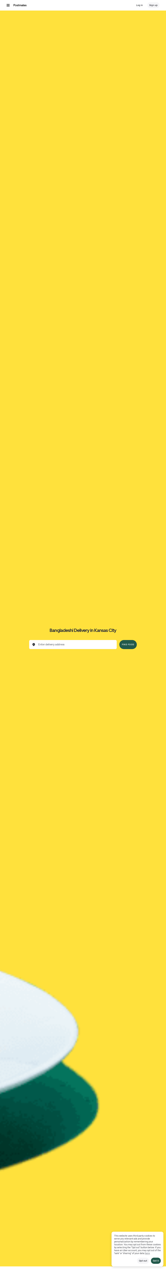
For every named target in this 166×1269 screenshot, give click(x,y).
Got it (156, 1260)
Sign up (153, 5)
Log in (139, 5)
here (147, 1253)
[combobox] (75, 644)
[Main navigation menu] (8, 5)
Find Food (128, 644)
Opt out (143, 1260)
